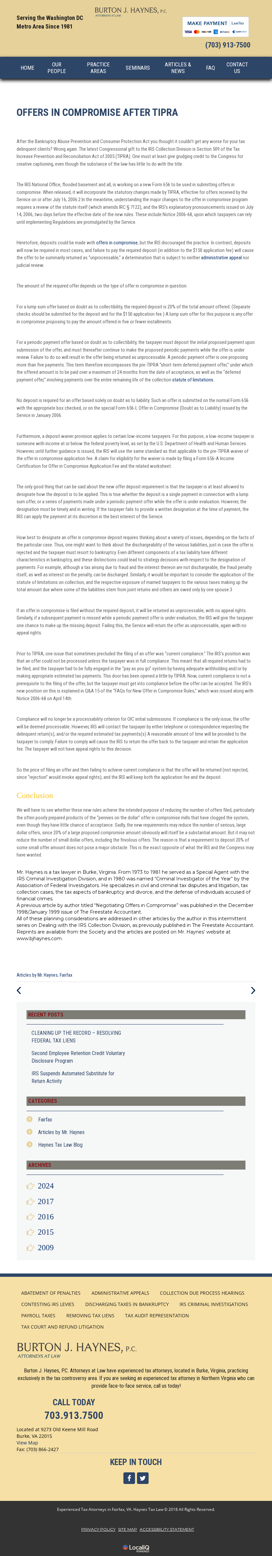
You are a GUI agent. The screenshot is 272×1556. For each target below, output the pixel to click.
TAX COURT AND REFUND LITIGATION (62, 1327)
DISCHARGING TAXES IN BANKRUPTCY (127, 1304)
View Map (27, 1442)
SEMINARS (138, 67)
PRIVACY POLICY (98, 1529)
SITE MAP (127, 1529)
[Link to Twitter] (143, 1478)
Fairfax (66, 975)
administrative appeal (221, 258)
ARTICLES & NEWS (178, 67)
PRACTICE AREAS (98, 67)
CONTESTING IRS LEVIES (47, 1304)
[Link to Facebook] (129, 1478)
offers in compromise (117, 243)
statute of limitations (192, 380)
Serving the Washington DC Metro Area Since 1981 (50, 22)
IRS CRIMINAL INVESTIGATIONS (213, 1304)
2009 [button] (46, 1247)
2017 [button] (46, 1201)
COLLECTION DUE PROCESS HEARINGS (202, 1293)
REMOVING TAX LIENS (90, 1315)
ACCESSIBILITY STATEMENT (167, 1529)
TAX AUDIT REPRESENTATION (157, 1315)
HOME (27, 67)
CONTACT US (237, 67)
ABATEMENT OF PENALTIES (51, 1293)
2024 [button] (46, 1186)
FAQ (210, 67)
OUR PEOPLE (56, 67)
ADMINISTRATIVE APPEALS (120, 1293)
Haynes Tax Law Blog (60, 1145)
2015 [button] (46, 1232)
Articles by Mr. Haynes (37, 975)
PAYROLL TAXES (38, 1315)
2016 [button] (46, 1216)
